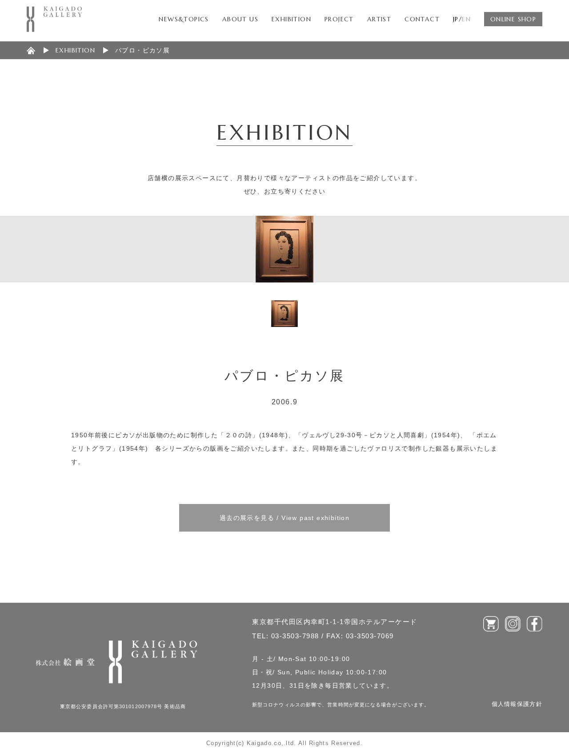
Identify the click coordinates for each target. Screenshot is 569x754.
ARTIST (379, 19)
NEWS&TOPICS (183, 19)
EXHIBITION (291, 19)
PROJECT (339, 19)
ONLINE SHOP (513, 19)
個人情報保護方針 (517, 704)
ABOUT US (240, 19)
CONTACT (422, 19)
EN (466, 19)
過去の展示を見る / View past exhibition (284, 517)
